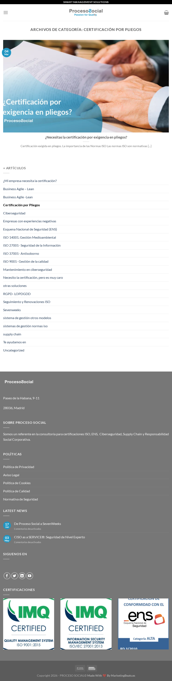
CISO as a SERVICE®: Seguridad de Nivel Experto (49, 537)
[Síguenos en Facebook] (7, 575)
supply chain (12, 334)
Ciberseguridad (14, 213)
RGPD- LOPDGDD (17, 294)
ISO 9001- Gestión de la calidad (25, 261)
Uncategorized (13, 350)
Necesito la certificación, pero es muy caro (33, 277)
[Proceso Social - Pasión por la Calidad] (86, 12)
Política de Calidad (16, 491)
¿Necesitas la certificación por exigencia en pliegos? (86, 137)
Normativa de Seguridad (20, 499)
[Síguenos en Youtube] (29, 575)
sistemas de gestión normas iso (25, 326)
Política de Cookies (17, 483)
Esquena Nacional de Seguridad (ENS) (30, 229)
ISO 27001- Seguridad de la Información (32, 245)
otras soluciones (15, 286)
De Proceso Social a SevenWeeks (37, 524)
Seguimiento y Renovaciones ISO (26, 302)
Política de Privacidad (18, 467)
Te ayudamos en (14, 342)
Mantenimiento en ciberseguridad (27, 269)
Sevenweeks (12, 310)
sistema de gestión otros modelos (27, 318)
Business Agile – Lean (18, 189)
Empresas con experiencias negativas (29, 221)
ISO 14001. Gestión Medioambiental (29, 237)
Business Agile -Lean (18, 197)
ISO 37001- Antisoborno (21, 253)
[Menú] (5, 12)
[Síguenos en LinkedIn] (22, 575)
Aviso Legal (11, 475)
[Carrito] (166, 12)
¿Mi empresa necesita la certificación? (30, 181)
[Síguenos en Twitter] (14, 575)
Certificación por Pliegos (21, 205)
